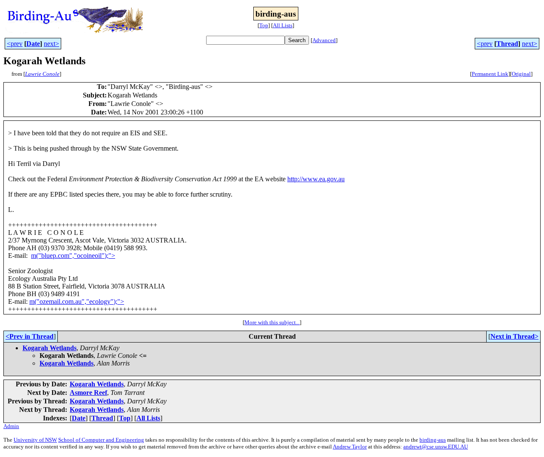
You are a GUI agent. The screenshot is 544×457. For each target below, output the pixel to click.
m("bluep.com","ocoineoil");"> (73, 255)
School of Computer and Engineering (101, 440)
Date (33, 43)
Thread (507, 43)
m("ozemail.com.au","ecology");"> (76, 301)
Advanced (324, 40)
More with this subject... (272, 322)
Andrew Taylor (350, 446)
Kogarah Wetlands (49, 347)
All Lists (282, 25)
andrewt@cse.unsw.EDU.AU (435, 446)
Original (521, 74)
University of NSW (35, 440)
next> (51, 43)
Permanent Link (490, 74)
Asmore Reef (88, 392)
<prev (15, 43)
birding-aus (432, 440)
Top (263, 25)
